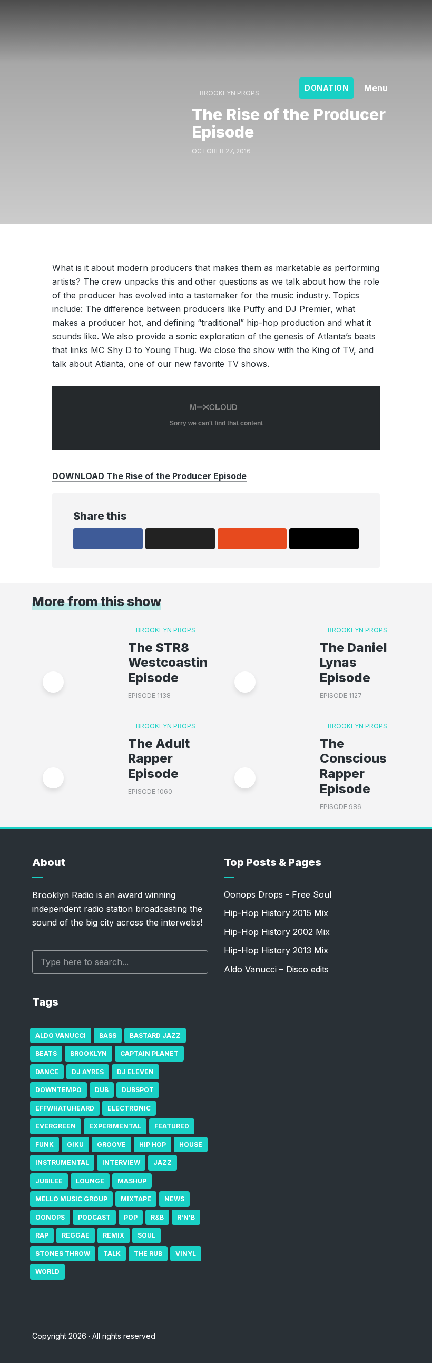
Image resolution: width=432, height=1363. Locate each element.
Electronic (129, 1108)
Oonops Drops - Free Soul (277, 894)
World (47, 1272)
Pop (131, 1217)
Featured (171, 1126)
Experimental (115, 1126)
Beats (46, 1053)
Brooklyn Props (165, 630)
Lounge (90, 1181)
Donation (326, 87)
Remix (113, 1235)
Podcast (94, 1217)
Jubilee (49, 1181)
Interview (121, 1162)
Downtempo (58, 1090)
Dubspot (138, 1090)
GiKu (75, 1144)
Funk (44, 1144)
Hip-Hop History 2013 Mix (276, 950)
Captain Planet (149, 1053)
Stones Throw (62, 1254)
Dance (46, 1072)
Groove (111, 1144)
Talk (112, 1254)
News (174, 1199)
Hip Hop (152, 1144)
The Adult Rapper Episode (159, 759)
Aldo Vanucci (60, 1035)
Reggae (76, 1235)
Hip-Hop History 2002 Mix (277, 932)
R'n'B (186, 1217)
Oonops (50, 1217)
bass (107, 1035)
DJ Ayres (88, 1072)
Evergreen (55, 1126)
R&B (157, 1217)
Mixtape (136, 1199)
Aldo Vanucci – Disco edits (276, 969)
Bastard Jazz (155, 1035)
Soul (146, 1235)
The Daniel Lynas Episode (353, 663)
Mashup (131, 1181)
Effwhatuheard (64, 1108)
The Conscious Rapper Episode (353, 766)
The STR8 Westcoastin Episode (168, 663)
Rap (41, 1235)
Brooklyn (88, 1053)
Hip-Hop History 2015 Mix (276, 913)
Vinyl (185, 1254)
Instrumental (62, 1162)
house (190, 1144)
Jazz (162, 1162)
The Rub (148, 1254)
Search (195, 962)
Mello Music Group (71, 1199)
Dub (102, 1090)
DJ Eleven (135, 1072)
